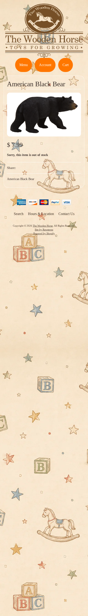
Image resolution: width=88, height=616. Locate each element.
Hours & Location (41, 214)
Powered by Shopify (44, 233)
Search (18, 214)
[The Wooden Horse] (44, 55)
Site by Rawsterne (44, 229)
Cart (66, 65)
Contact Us (66, 214)
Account (45, 65)
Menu (23, 65)
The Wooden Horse (43, 225)
